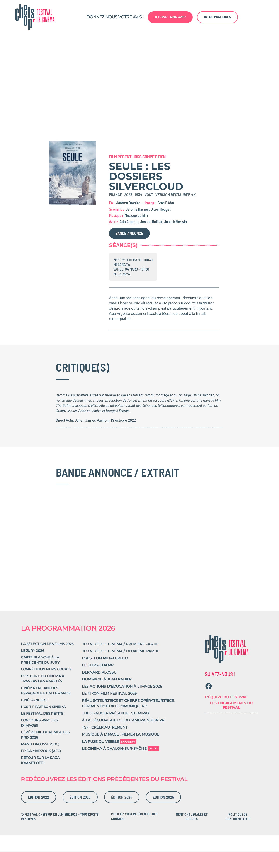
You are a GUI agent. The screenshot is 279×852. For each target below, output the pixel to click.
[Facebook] (209, 686)
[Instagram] (217, 686)
